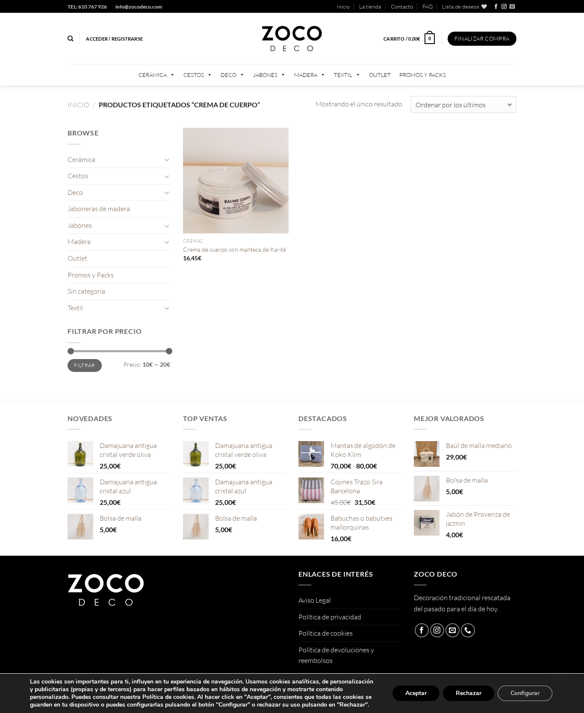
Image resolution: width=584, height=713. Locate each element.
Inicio (343, 6)
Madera (305, 74)
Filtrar (84, 365)
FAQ (427, 6)
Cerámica (153, 74)
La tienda (370, 6)
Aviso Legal (314, 600)
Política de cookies (325, 633)
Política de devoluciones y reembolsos (336, 655)
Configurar (525, 693)
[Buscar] (70, 38)
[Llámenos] (468, 630)
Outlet (380, 74)
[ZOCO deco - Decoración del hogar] (292, 39)
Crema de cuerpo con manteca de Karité (234, 249)
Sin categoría (86, 291)
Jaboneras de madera (99, 208)
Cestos (193, 74)
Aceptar (416, 693)
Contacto (402, 6)
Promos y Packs (422, 74)
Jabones (265, 74)
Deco (228, 74)
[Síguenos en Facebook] (495, 7)
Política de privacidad (329, 617)
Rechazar (468, 693)
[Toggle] (166, 159)
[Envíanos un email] (512, 7)
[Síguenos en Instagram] (504, 7)
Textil (343, 74)
